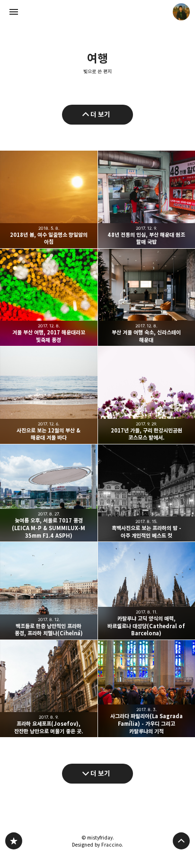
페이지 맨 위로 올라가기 (181, 841)
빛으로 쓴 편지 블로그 (13, 841)
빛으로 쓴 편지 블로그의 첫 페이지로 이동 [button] (97, 11)
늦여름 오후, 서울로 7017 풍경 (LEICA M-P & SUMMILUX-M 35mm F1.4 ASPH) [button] (49, 493)
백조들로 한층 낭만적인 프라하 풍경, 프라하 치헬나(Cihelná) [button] (49, 591)
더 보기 (100, 114)
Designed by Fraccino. (97, 844)
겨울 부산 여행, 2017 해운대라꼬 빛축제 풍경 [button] (49, 297)
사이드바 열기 (13, 11)
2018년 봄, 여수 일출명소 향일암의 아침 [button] (49, 199)
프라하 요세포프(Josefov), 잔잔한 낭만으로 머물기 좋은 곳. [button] (49, 689)
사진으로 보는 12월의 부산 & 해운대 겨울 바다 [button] (49, 395)
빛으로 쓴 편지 (97, 71)
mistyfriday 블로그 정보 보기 (181, 11)
